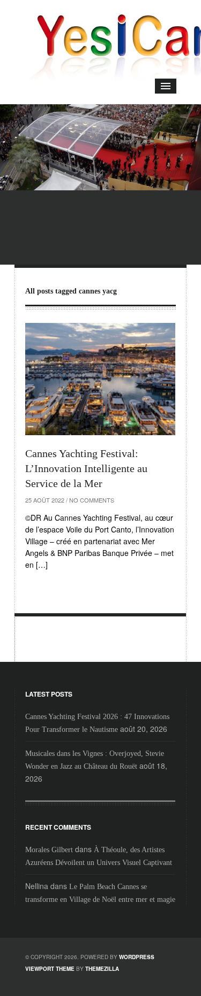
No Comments (91, 500)
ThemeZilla (102, 968)
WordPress (136, 957)
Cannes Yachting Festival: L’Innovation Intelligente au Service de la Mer (86, 468)
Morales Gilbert (49, 850)
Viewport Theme (50, 968)
